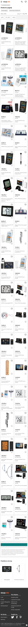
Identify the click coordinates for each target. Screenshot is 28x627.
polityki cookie (18, 624)
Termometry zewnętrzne (14, 10)
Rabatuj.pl (3, 619)
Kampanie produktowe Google (16, 606)
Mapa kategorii (4, 617)
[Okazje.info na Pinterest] (21, 617)
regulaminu (11, 624)
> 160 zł (13, 17)
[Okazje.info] (7, 2)
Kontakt (2, 599)
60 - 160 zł (8, 17)
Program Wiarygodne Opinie (5, 602)
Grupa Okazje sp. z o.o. (11, 623)
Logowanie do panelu (15, 599)
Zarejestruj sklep (14, 597)
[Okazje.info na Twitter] (12, 617)
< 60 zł (2, 17)
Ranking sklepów (4, 605)
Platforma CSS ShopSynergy (14, 602)
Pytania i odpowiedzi (15, 609)
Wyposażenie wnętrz (6, 5)
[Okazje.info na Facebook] (17, 617)
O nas (2, 597)
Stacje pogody (4, 10)
